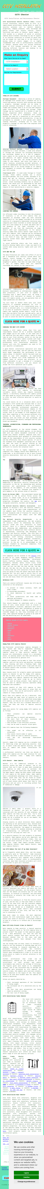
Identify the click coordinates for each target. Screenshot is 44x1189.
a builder (35, 1088)
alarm (25, 859)
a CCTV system (26, 120)
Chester (34, 555)
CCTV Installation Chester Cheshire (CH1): (19, 21)
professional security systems (14, 1034)
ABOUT (28, 11)
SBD (36, 501)
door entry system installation (21, 1079)
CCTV (21, 176)
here (4, 1131)
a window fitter (32, 1086)
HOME (19, 11)
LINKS (23, 11)
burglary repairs (16, 1076)
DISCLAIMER (39, 11)
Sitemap (4, 1167)
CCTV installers (22, 570)
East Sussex (7, 1137)
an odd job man (16, 1090)
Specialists (6, 1169)
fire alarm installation (19, 1083)
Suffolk (5, 1141)
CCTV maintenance (28, 1023)
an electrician (8, 1081)
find (8, 1098)
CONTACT (33, 11)
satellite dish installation (29, 1074)
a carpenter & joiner (23, 1084)
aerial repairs (32, 1081)
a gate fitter (15, 1088)
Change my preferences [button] (26, 1181)
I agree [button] (26, 1173)
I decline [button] (26, 1177)
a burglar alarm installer (28, 1077)
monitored (13, 976)
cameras (32, 149)
